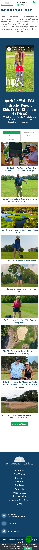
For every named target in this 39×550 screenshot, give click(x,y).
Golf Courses (12, 136)
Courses (19, 470)
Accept (28, 548)
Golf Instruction (29, 136)
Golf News (11, 139)
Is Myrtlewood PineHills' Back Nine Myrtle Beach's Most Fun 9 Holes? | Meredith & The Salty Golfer (19, 384)
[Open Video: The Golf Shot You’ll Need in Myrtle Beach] (19, 247)
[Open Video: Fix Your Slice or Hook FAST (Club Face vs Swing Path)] (19, 306)
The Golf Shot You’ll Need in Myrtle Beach (19, 261)
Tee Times (19, 474)
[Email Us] (3, 523)
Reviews (19, 485)
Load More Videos (19, 424)
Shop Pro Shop (19, 496)
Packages (19, 481)
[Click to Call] (4, 531)
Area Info (19, 489)
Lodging (19, 478)
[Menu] (34, 3)
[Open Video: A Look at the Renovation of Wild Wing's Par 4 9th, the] (19, 401)
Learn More (19, 548)
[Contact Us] (3, 515)
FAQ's (19, 503)
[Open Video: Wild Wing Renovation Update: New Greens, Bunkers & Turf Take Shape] (19, 337)
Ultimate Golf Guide (19, 500)
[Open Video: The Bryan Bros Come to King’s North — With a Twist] (19, 216)
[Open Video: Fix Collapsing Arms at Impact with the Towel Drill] (19, 275)
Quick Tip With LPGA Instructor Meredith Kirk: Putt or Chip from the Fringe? (19, 107)
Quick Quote (23, 2)
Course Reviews (29, 132)
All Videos (12, 132)
